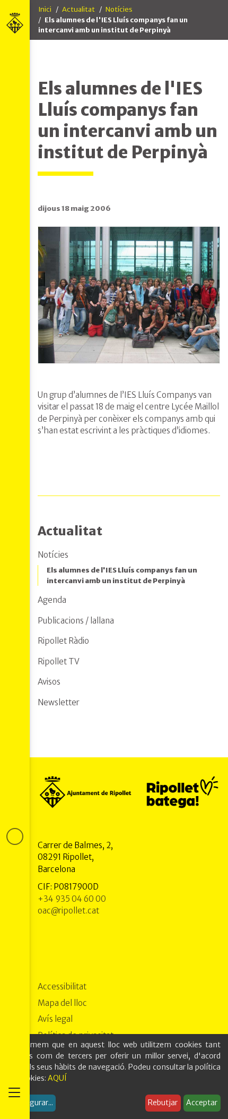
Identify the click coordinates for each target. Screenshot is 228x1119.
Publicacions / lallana (76, 621)
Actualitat (78, 9)
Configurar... (32, 1102)
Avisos (49, 682)
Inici (44, 9)
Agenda (52, 600)
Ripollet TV (59, 661)
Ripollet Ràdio (63, 641)
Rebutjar (163, 1102)
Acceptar (201, 1102)
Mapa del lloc (62, 1003)
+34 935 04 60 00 (72, 899)
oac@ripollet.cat (68, 911)
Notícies (119, 9)
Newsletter (59, 702)
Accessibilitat (62, 986)
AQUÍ (57, 1078)
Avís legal (55, 1019)
